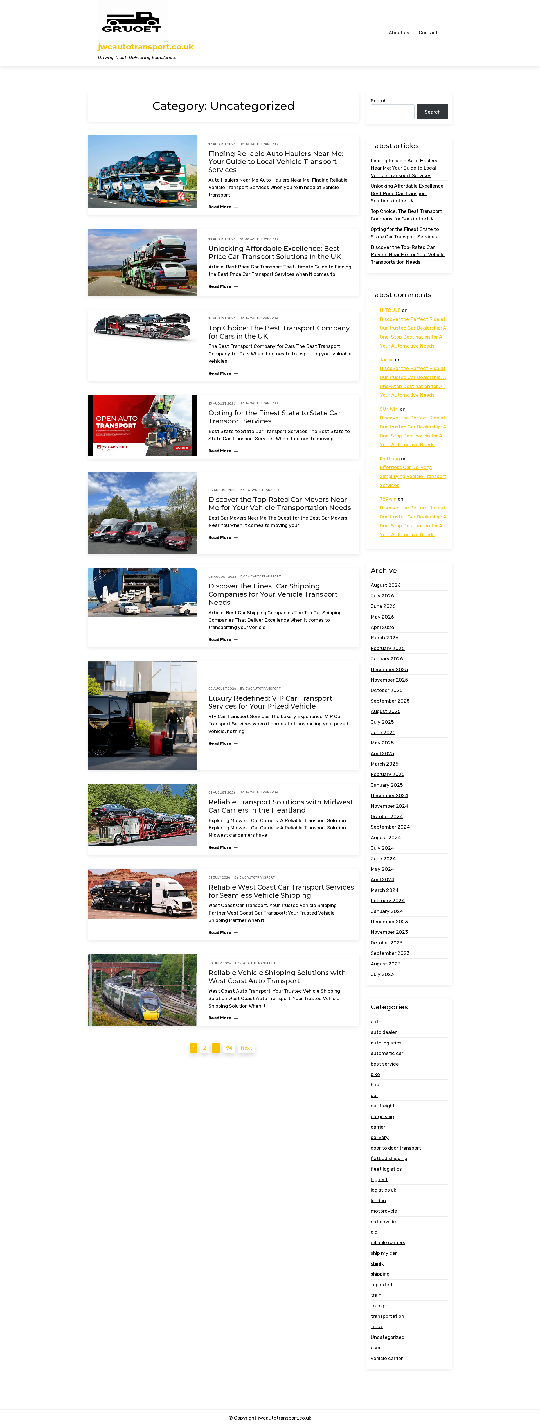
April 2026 (382, 627)
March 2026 (385, 637)
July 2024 (382, 848)
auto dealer (384, 1032)
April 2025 (382, 753)
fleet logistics (386, 1169)
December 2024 (389, 795)
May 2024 (382, 869)
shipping (380, 1274)
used (376, 1347)
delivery (380, 1137)
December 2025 (389, 669)
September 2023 (390, 953)
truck (377, 1327)
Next (246, 1048)
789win (388, 499)
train (376, 1295)
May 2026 (382, 617)
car (374, 1095)
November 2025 (389, 680)
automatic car (387, 1053)
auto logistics (386, 1043)
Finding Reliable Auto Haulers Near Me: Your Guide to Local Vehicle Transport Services (275, 162)
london (378, 1200)
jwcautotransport (262, 144)
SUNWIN (389, 409)
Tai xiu (387, 359)
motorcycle (384, 1211)
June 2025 (383, 732)
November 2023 (389, 932)
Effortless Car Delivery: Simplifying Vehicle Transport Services (413, 476)
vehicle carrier (387, 1358)
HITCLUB (390, 310)
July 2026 (382, 596)
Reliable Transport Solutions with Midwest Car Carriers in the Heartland (280, 806)
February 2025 (387, 774)
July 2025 (382, 722)
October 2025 (386, 690)
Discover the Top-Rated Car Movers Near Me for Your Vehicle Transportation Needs (279, 504)
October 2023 (387, 943)
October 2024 (387, 816)
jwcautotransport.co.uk (146, 46)
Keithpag (390, 458)
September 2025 (390, 701)
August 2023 (386, 964)
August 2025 (385, 711)
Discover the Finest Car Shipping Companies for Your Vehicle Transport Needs (273, 594)
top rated (381, 1284)
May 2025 (382, 743)
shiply (377, 1263)
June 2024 (383, 858)
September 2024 (390, 827)
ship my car (384, 1253)
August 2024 (386, 837)
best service (385, 1064)
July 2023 (382, 974)
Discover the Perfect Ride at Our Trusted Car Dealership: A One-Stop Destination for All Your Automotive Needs (413, 332)
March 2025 (384, 764)
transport (381, 1305)
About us (399, 32)
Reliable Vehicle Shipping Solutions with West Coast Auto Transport (277, 977)
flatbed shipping (389, 1158)
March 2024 (385, 890)
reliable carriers (388, 1242)
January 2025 (387, 785)
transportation (387, 1316)
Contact (428, 32)
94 (229, 1048)
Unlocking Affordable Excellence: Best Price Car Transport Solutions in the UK (274, 253)
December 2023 (389, 921)
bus (375, 1085)
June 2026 (383, 606)
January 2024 (387, 911)
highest (379, 1179)
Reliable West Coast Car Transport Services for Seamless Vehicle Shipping (281, 891)
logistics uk (383, 1190)
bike (375, 1074)
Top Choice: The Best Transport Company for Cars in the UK (279, 332)
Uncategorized (387, 1337)
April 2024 (382, 879)
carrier (378, 1127)
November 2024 (389, 806)
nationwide (383, 1221)
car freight (383, 1106)
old (374, 1232)
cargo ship (382, 1116)
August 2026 (386, 585)
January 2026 (387, 659)
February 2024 (388, 900)
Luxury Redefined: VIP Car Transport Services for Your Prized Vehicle (270, 702)
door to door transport (396, 1148)
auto (376, 1022)
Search (379, 100)
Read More (220, 206)
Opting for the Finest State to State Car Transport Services (274, 417)
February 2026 (388, 648)
